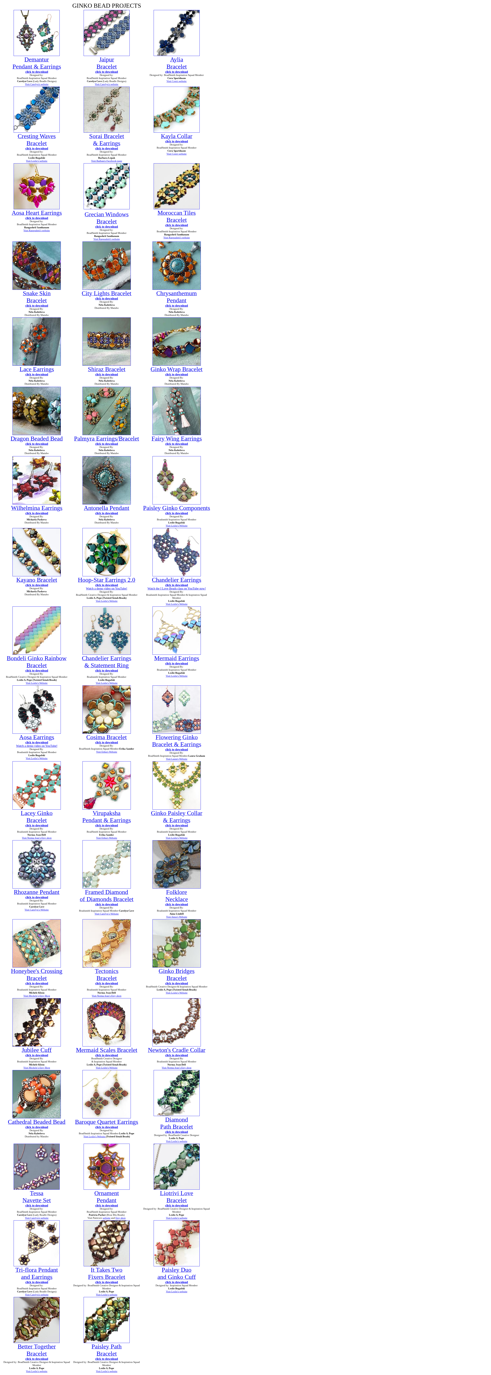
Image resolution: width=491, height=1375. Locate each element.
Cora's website (179, 81)
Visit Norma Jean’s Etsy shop (37, 837)
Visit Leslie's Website (177, 525)
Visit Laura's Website (176, 758)
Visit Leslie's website (36, 160)
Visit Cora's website (176, 153)
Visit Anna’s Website (176, 916)
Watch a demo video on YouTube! (106, 588)
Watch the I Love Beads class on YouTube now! (176, 588)
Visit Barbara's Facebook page (106, 160)
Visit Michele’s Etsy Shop (36, 995)
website (106, 1217)
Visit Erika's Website (106, 751)
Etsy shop (120, 1217)
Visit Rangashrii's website (36, 230)
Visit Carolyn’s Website (37, 909)
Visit (169, 81)
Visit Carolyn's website (37, 84)
